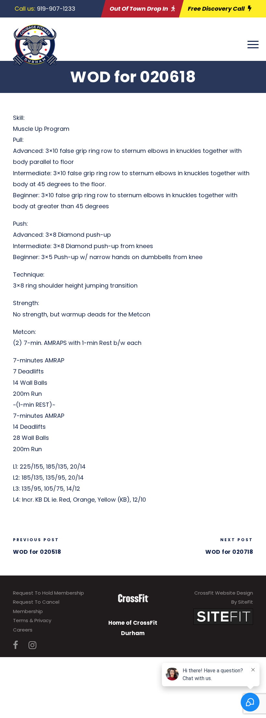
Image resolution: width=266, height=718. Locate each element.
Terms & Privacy (32, 620)
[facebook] (15, 645)
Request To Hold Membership (48, 592)
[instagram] (32, 645)
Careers (22, 629)
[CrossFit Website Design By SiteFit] (223, 616)
